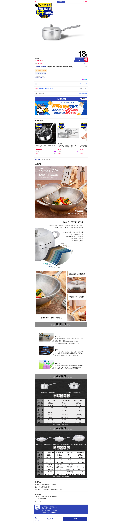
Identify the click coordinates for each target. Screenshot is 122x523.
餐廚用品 (37, 77)
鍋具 (41, 77)
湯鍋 (44, 77)
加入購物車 (50, 519)
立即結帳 (75, 519)
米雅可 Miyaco (41, 66)
